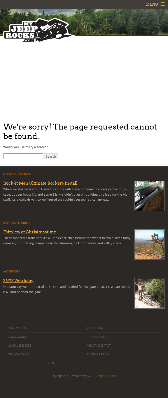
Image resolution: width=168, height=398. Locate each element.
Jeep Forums (95, 328)
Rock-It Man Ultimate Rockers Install (40, 183)
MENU (152, 4)
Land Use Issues (19, 346)
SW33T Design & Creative (101, 376)
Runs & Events (97, 337)
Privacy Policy (19, 354)
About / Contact (99, 346)
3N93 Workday (18, 280)
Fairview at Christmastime (29, 231)
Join (50, 363)
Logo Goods (17, 337)
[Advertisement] (84, 78)
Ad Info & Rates (98, 354)
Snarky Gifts (17, 328)
